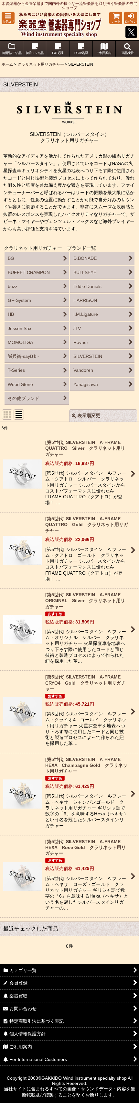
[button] (8, 18)
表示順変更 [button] (89, 415)
